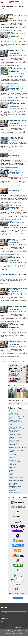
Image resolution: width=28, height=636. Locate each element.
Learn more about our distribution (17, 593)
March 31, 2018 (7, 14)
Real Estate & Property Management (17, 471)
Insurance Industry (13, 454)
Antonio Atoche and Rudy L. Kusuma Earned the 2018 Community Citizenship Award (17, 343)
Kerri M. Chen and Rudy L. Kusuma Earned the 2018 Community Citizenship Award (17, 122)
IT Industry (11, 457)
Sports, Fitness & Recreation (16, 480)
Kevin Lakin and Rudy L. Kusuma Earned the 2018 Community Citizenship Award (16, 105)
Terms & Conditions (6, 625)
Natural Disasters (13, 469)
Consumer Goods (13, 436)
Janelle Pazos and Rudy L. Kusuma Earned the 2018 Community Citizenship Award (17, 259)
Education (11, 438)
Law (10, 458)
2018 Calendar (15, 361)
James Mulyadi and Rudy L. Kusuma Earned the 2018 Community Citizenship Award (17, 290)
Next (16, 359)
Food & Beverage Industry (15, 446)
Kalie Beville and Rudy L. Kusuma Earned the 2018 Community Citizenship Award (16, 52)
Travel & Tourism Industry (15, 486)
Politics (11, 470)
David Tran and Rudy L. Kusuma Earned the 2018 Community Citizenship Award (16, 207)
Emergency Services (14, 441)
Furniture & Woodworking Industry (17, 447)
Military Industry (13, 463)
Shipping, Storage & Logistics (16, 477)
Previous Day (8, 361)
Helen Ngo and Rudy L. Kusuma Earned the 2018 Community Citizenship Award (16, 139)
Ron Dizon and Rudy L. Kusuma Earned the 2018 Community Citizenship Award (16, 172)
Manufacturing (12, 460)
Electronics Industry (14, 440)
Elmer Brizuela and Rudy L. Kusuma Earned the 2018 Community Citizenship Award (17, 88)
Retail (10, 474)
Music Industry (12, 467)
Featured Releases (13, 410)
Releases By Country (14, 413)
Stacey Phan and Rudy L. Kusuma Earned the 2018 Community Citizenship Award (17, 35)
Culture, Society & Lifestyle (15, 437)
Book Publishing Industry (15, 427)
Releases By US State (14, 414)
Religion (11, 473)
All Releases (12, 412)
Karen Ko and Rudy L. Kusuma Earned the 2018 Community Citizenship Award (16, 224)
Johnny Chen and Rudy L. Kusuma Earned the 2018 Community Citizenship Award (17, 308)
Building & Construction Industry (17, 428)
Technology (12, 481)
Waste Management (14, 489)
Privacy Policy (9, 627)
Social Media (12, 479)
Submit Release (18, 598)
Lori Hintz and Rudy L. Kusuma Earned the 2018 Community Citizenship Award (16, 326)
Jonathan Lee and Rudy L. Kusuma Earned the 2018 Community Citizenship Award (17, 241)
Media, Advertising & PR (14, 461)
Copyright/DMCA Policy (18, 625)
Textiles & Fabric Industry (15, 484)
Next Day (22, 361)
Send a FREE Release (14, 403)
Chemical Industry (13, 431)
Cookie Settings (18, 627)
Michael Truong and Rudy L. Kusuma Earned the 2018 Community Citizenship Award (17, 70)
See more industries (14, 492)
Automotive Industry (14, 420)
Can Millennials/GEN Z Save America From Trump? (13, 274)
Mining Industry (13, 464)
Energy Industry (13, 443)
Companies (10, 30)
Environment (12, 444)
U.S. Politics (12, 487)
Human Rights (12, 453)
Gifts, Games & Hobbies (14, 448)
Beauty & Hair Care (13, 425)
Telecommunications (14, 483)
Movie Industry (12, 466)
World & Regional (13, 490)
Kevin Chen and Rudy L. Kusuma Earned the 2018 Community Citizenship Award (16, 155)
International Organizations (15, 456)
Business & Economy (11, 47)
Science (11, 476)
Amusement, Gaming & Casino (16, 418)
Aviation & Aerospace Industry (16, 421)
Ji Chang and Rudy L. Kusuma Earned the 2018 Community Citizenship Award (17, 17)
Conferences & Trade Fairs (16, 30)
